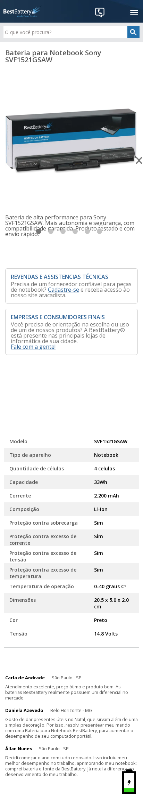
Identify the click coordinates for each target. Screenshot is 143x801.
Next (139, 160)
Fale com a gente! (33, 346)
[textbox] (71, 32)
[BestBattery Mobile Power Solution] (22, 11)
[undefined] (71, 138)
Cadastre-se (63, 289)
